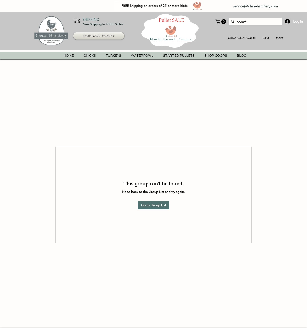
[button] (221, 21)
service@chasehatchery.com (255, 6)
